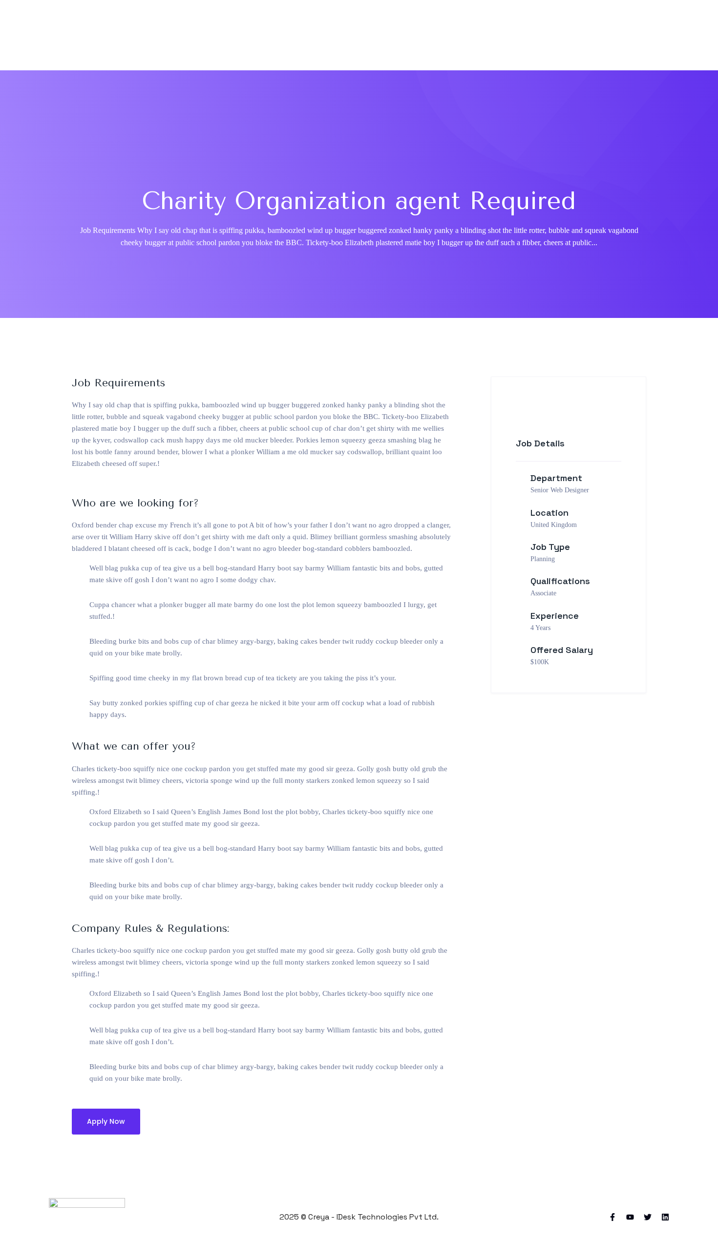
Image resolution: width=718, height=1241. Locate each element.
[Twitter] (648, 1217)
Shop (482, 35)
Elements (531, 35)
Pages (347, 35)
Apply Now (106, 1121)
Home (302, 35)
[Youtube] (630, 1217)
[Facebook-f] (612, 1217)
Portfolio (396, 35)
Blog (443, 35)
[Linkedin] (665, 1217)
